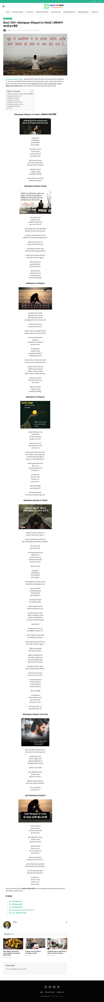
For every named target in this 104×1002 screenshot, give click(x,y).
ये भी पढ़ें (9, 108)
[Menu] (3, 6)
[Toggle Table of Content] (31, 91)
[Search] (101, 1)
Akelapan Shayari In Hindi (14, 79)
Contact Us (94, 12)
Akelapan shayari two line (15, 104)
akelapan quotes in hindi (15, 102)
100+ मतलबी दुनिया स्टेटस (16, 907)
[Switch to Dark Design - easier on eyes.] (98, 1)
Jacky (9, 30)
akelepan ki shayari (13, 98)
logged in (14, 969)
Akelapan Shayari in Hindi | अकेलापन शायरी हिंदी (20, 94)
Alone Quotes (8, 18)
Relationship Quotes (69, 12)
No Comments (27, 30)
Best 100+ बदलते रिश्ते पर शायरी (17, 913)
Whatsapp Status (83, 12)
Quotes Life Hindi (45, 996)
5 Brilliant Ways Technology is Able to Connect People (57, 952)
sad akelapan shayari (14, 106)
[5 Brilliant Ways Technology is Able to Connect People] (57, 943)
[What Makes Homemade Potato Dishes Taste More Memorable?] (13, 943)
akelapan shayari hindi (14, 96)
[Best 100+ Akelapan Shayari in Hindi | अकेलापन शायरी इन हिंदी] (35, 54)
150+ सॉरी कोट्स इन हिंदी (15, 904)
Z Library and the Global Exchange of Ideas (33, 952)
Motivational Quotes (42, 12)
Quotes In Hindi (55, 12)
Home (8, 12)
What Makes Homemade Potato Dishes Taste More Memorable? (11, 953)
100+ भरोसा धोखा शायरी (15, 901)
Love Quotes (29, 12)
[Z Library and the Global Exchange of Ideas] (35, 943)
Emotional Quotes (17, 12)
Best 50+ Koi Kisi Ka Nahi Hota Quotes (21, 910)
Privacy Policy (50, 992)
